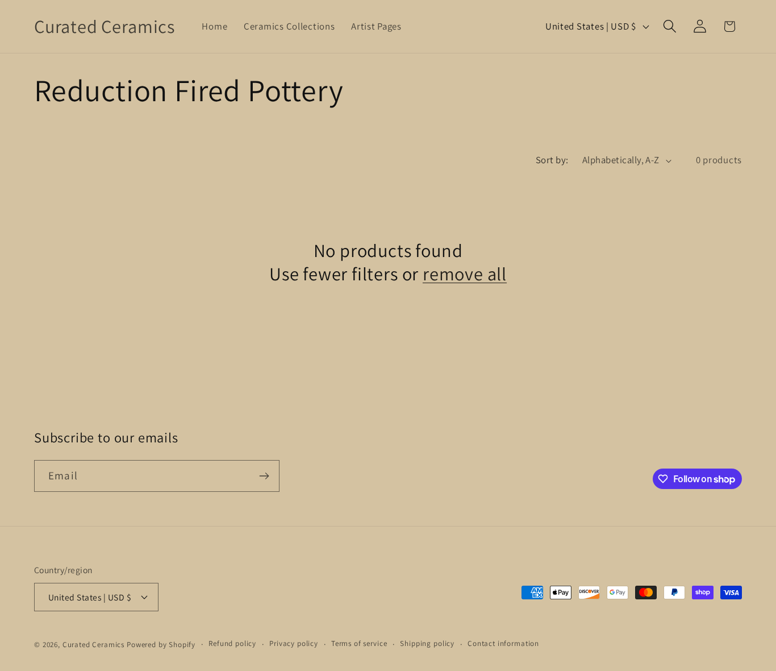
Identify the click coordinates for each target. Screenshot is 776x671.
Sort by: (552, 160)
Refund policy (232, 643)
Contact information (503, 643)
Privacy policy (293, 643)
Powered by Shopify (161, 644)
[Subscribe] (264, 476)
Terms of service (359, 643)
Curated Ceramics (93, 644)
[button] (669, 26)
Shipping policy (427, 643)
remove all (465, 273)
